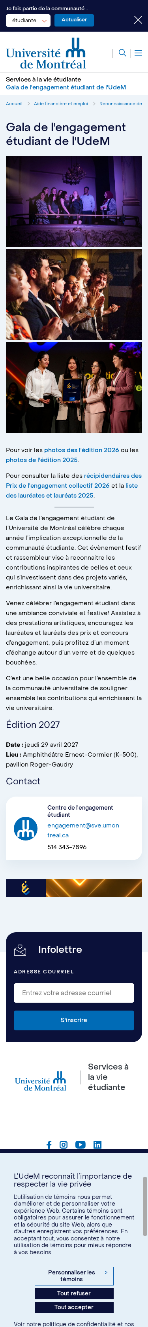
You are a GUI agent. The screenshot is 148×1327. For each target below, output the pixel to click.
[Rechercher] (119, 53)
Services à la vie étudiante (43, 79)
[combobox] (28, 20)
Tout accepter (74, 1307)
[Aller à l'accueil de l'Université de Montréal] (46, 53)
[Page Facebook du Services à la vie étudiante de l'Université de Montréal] (49, 1146)
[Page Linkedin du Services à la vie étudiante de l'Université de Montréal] (98, 1146)
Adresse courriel (44, 972)
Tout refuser (74, 1293)
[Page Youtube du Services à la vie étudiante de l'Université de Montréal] (80, 1146)
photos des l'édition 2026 (81, 450)
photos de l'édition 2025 (42, 460)
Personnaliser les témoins (77, 1276)
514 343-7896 (67, 847)
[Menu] (136, 53)
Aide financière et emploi (61, 104)
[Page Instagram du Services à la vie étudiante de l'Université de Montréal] (63, 1146)
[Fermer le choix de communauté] (132, 20)
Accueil (14, 104)
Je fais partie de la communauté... (47, 8)
